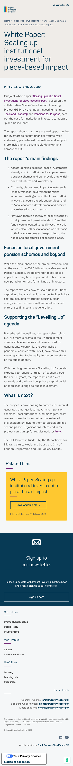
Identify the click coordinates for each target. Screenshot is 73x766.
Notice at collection (17, 761)
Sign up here (36, 597)
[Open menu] (67, 12)
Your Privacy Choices (27, 756)
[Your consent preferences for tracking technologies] (67, 760)
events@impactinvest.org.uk (54, 703)
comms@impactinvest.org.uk (53, 707)
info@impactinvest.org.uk (55, 699)
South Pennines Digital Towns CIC (53, 745)
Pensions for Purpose (46, 114)
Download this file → (28, 505)
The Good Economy (16, 114)
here (58, 431)
